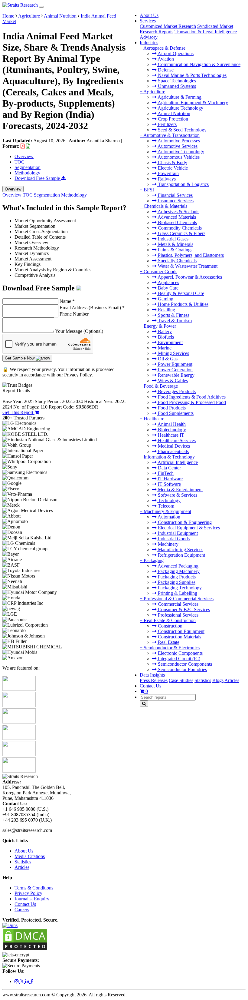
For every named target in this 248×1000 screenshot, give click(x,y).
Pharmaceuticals (173, 451)
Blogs (218, 680)
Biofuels (165, 336)
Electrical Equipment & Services (188, 527)
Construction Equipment (180, 631)
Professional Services (177, 615)
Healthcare (154, 418)
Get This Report (18, 412)
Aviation (165, 58)
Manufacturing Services (180, 549)
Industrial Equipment (177, 533)
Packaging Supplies (176, 582)
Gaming (165, 298)
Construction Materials (179, 636)
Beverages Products (176, 391)
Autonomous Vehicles (178, 157)
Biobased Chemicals (177, 222)
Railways (166, 178)
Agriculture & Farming (179, 97)
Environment (170, 342)
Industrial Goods (173, 538)
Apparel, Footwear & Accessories (189, 277)
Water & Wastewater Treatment (187, 266)
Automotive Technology (180, 151)
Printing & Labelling (177, 593)
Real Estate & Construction (170, 620)
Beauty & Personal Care (180, 293)
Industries (149, 42)
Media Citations (30, 856)
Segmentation (28, 167)
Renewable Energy (175, 375)
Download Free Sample (38, 178)
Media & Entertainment (180, 489)
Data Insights (152, 674)
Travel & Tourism (174, 320)
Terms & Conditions (34, 887)
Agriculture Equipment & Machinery (192, 102)
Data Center (169, 467)
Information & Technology (169, 456)
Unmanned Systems (176, 86)
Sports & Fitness (173, 315)
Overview (24, 156)
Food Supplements (175, 413)
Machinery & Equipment (167, 511)
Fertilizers (167, 124)
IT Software (169, 484)
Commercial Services (177, 604)
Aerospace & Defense (164, 48)
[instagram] (17, 981)
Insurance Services (175, 200)
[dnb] (10, 925)
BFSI (149, 189)
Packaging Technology (179, 587)
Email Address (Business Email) (92, 307)
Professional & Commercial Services (179, 598)
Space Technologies (176, 80)
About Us (149, 15)
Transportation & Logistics (183, 184)
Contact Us (150, 685)
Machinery (167, 544)
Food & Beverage (161, 386)
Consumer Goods (160, 271)
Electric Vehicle (172, 168)
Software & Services (177, 495)
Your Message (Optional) (79, 331)
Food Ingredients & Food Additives (191, 396)
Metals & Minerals (175, 244)
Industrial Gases (172, 238)
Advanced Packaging (177, 565)
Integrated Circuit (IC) (178, 658)
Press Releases (154, 680)
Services (148, 20)
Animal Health (171, 424)
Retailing (166, 309)
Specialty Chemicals (177, 260)
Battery (164, 331)
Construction (169, 625)
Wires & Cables (172, 380)
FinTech (165, 473)
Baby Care (167, 287)
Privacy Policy (28, 893)
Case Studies (181, 680)
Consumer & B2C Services (183, 609)
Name (67, 301)
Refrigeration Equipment (181, 555)
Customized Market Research (168, 26)
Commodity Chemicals (179, 227)
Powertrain (168, 173)
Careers (22, 909)
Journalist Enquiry (32, 898)
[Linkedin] (28, 981)
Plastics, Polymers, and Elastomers (190, 255)
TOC (19, 161)
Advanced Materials (176, 217)
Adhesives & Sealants (178, 211)
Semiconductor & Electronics (172, 647)
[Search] (144, 703)
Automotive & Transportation (171, 135)
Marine (164, 347)
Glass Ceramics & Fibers (181, 233)
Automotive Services (177, 146)
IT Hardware (170, 478)
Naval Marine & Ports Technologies (192, 75)
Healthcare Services (176, 440)
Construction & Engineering (184, 522)
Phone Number (74, 313)
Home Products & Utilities (182, 304)
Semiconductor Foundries (182, 669)
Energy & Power (160, 326)
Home (8, 15)
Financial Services (175, 195)
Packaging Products (176, 576)
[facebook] (32, 981)
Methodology (27, 172)
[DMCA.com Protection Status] (25, 949)
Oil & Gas (167, 358)
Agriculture (154, 91)
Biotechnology (171, 429)
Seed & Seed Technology (182, 129)
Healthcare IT (170, 435)
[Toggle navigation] (41, 7)
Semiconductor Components (184, 664)
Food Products (171, 407)
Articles (231, 680)
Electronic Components (180, 653)
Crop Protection (172, 118)
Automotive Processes (178, 140)
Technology (169, 500)
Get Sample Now (20, 358)
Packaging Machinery (178, 571)
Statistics (202, 680)
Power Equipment (174, 364)
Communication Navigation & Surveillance (198, 64)
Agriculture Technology (180, 108)
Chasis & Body (172, 162)
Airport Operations (175, 53)
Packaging (154, 560)
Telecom (165, 505)
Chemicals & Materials (165, 206)
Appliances (168, 282)
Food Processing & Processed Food (191, 402)
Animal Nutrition (173, 113)
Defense (165, 69)
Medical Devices (173, 446)
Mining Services (173, 353)
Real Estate (168, 642)
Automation (168, 516)
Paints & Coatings (174, 249)
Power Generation (175, 369)
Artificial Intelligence (177, 462)
